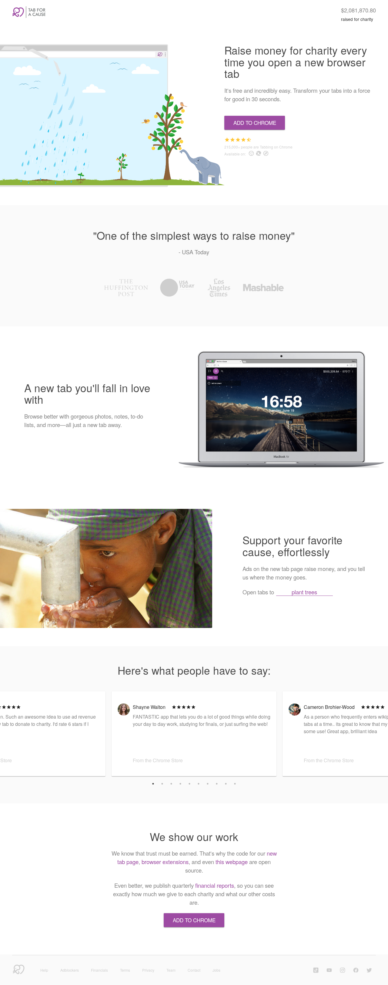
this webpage (232, 862)
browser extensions (165, 862)
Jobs (216, 970)
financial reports (214, 885)
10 (235, 784)
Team (171, 970)
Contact (194, 970)
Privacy (148, 970)
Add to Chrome (254, 122)
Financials (99, 970)
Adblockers (69, 970)
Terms (125, 970)
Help (44, 970)
